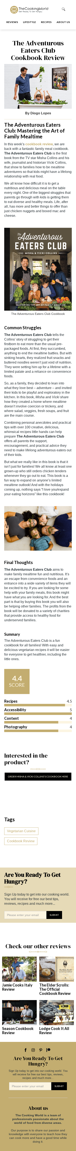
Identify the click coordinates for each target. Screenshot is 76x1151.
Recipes (46, 22)
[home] (32, 9)
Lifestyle (29, 22)
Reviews (12, 22)
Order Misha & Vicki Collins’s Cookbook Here (38, 776)
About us (63, 22)
